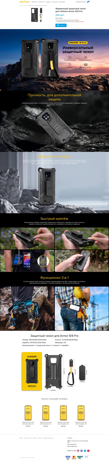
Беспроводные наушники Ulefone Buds (68, 20)
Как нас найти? (61, 2)
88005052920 (73, 444)
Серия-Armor (34, 2)
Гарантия (35, 438)
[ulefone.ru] (24, 2)
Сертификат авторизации (48, 438)
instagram (78, 451)
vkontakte (81, 451)
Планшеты (48, 2)
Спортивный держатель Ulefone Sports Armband (70, 21)
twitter (85, 451)
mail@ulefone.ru (73, 446)
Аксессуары (54, 2)
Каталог (21, 438)
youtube (88, 451)
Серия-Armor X (41, 2)
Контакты (40, 438)
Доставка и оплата (28, 438)
